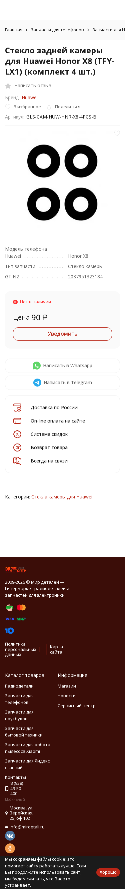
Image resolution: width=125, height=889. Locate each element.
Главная (13, 30)
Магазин (67, 686)
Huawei (30, 97)
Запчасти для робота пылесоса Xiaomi (27, 747)
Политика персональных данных (20, 649)
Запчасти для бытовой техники (24, 731)
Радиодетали (19, 686)
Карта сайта (56, 649)
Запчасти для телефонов (57, 30)
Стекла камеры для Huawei (61, 496)
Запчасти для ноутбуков (19, 715)
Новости (67, 696)
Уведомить (62, 333)
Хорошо (108, 872)
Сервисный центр (77, 706)
